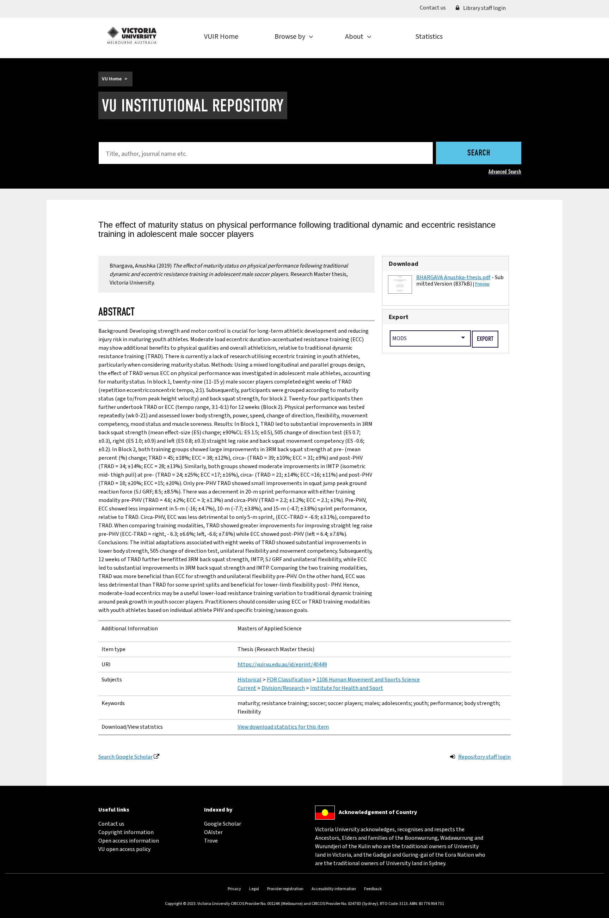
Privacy (234, 889)
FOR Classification (289, 680)
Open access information (128, 841)
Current (247, 688)
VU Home (112, 78)
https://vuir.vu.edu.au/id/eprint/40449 (282, 664)
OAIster (213, 832)
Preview (482, 284)
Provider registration (285, 889)
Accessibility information (334, 889)
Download (403, 263)
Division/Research (283, 688)
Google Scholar (222, 824)
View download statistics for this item (283, 727)
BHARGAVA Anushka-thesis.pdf (453, 277)
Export (398, 317)
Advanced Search (504, 171)
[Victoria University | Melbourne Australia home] (131, 35)
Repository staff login (484, 757)
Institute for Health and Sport (346, 688)
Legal (254, 889)
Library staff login (484, 8)
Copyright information (126, 832)
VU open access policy (124, 849)
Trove (211, 841)
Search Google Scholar (125, 757)
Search (478, 153)
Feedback (373, 889)
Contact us (435, 8)
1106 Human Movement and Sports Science (368, 680)
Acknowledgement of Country (378, 812)
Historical (250, 680)
